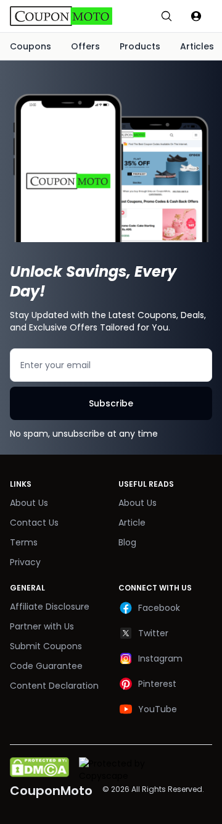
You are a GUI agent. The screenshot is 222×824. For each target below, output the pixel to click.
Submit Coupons (46, 646)
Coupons (30, 46)
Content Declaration (54, 685)
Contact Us (34, 522)
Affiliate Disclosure (49, 606)
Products (140, 46)
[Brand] (74, 16)
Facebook (159, 608)
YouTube (157, 709)
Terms (24, 542)
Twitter (153, 633)
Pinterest (157, 684)
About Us (29, 503)
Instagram (160, 658)
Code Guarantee (46, 666)
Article (132, 522)
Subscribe (111, 403)
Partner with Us (42, 626)
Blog (127, 542)
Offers (85, 46)
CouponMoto (51, 790)
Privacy (25, 562)
